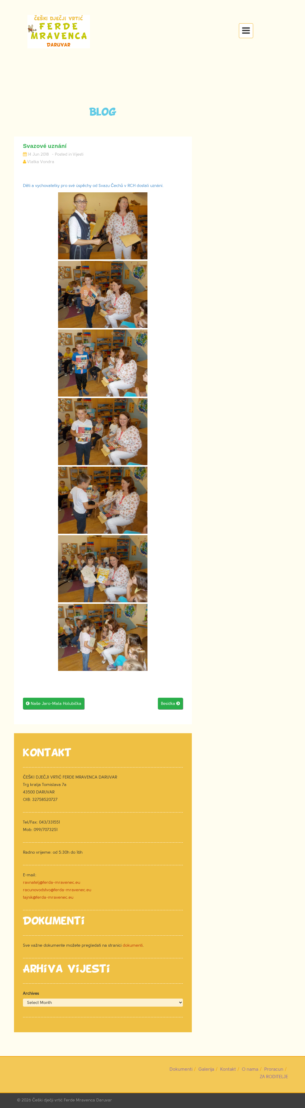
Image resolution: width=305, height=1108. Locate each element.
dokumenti (133, 945)
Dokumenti (180, 1069)
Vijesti (78, 154)
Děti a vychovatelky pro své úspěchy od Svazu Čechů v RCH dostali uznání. (93, 185)
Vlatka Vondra (40, 162)
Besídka (170, 703)
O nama (250, 1069)
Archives (31, 993)
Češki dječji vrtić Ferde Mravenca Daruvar (72, 1100)
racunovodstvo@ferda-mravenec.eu (57, 890)
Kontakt (228, 1069)
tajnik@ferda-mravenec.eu (48, 897)
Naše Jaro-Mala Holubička (53, 703)
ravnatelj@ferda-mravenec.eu (51, 882)
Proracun (273, 1069)
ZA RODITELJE (274, 1076)
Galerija (206, 1069)
